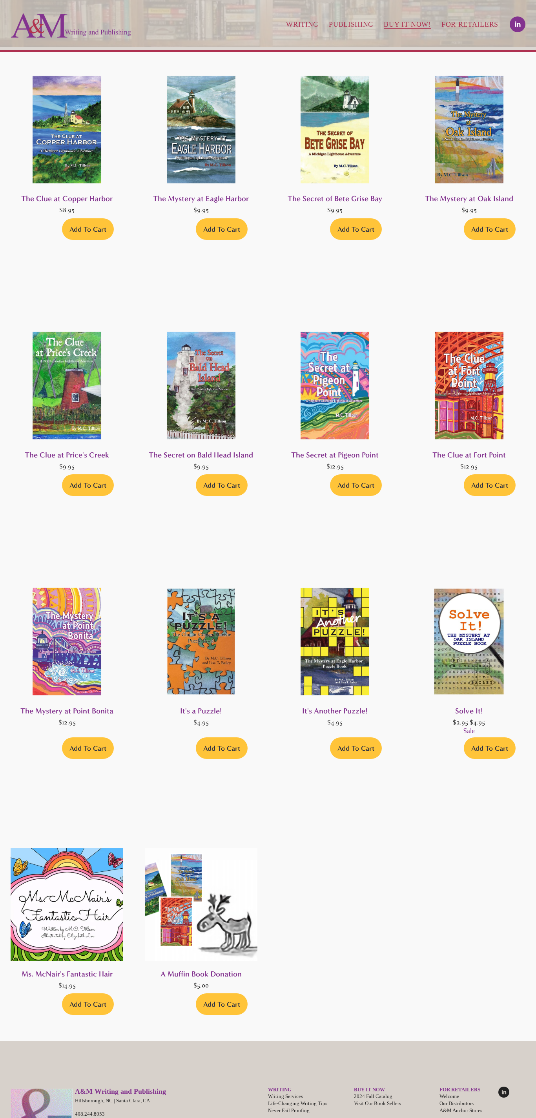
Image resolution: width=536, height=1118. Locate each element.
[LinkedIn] (517, 24)
